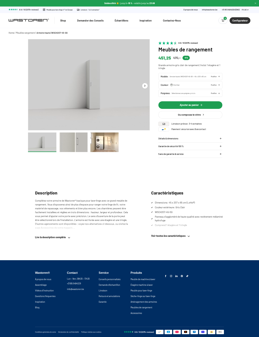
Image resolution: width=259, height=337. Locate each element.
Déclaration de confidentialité (68, 332)
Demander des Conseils (90, 20)
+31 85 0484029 (74, 283)
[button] (190, 76)
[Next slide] (145, 85)
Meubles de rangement (141, 307)
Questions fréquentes (45, 296)
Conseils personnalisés (110, 279)
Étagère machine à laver (142, 285)
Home (11, 33)
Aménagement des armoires (144, 302)
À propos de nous (190, 10)
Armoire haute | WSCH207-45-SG (52, 33)
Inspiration (146, 20)
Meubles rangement (25, 33)
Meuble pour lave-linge (141, 290)
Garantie (103, 302)
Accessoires (136, 313)
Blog (37, 307)
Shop (63, 20)
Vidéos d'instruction (44, 290)
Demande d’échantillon (109, 285)
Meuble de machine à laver (143, 279)
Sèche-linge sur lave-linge (143, 296)
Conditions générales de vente (45, 332)
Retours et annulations (109, 296)
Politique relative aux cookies (91, 332)
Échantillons (121, 20)
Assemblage (41, 285)
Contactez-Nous (172, 20)
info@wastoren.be (209, 10)
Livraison (103, 290)
